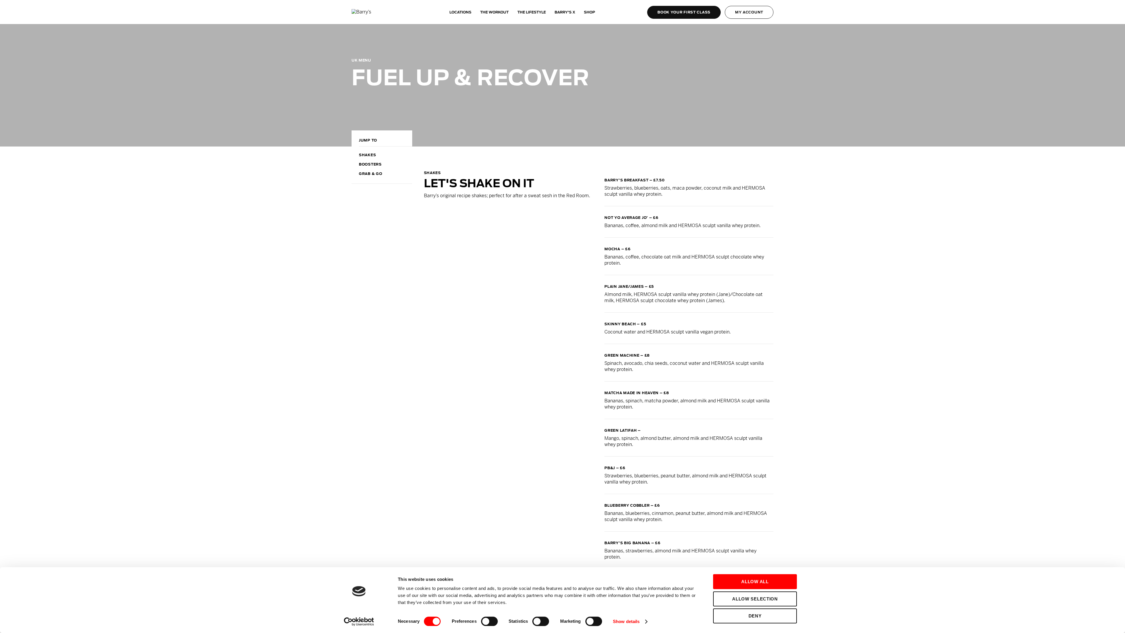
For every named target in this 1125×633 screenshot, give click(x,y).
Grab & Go (370, 173)
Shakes (367, 154)
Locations (460, 12)
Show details (626, 621)
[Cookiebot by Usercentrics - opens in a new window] (359, 621)
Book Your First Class (683, 12)
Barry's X (565, 12)
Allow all (754, 581)
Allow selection (755, 598)
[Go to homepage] (374, 12)
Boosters (370, 164)
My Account (749, 12)
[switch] (489, 621)
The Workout (494, 12)
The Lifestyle (531, 12)
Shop (589, 12)
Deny (755, 615)
